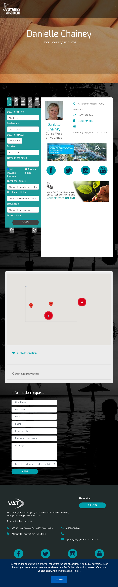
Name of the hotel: (17, 157)
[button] (14, 215)
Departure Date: (15, 134)
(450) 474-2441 (86, 115)
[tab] (9, 101)
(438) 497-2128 (85, 121)
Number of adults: (16, 180)
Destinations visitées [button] (26, 374)
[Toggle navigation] (112, 9)
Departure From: (15, 111)
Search (25, 222)
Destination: (13, 123)
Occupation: (13, 203)
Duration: (11, 146)
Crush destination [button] (26, 353)
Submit (25, 471)
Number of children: (17, 192)
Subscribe (92, 505)
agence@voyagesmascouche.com (81, 539)
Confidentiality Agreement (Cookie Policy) (58, 571)
